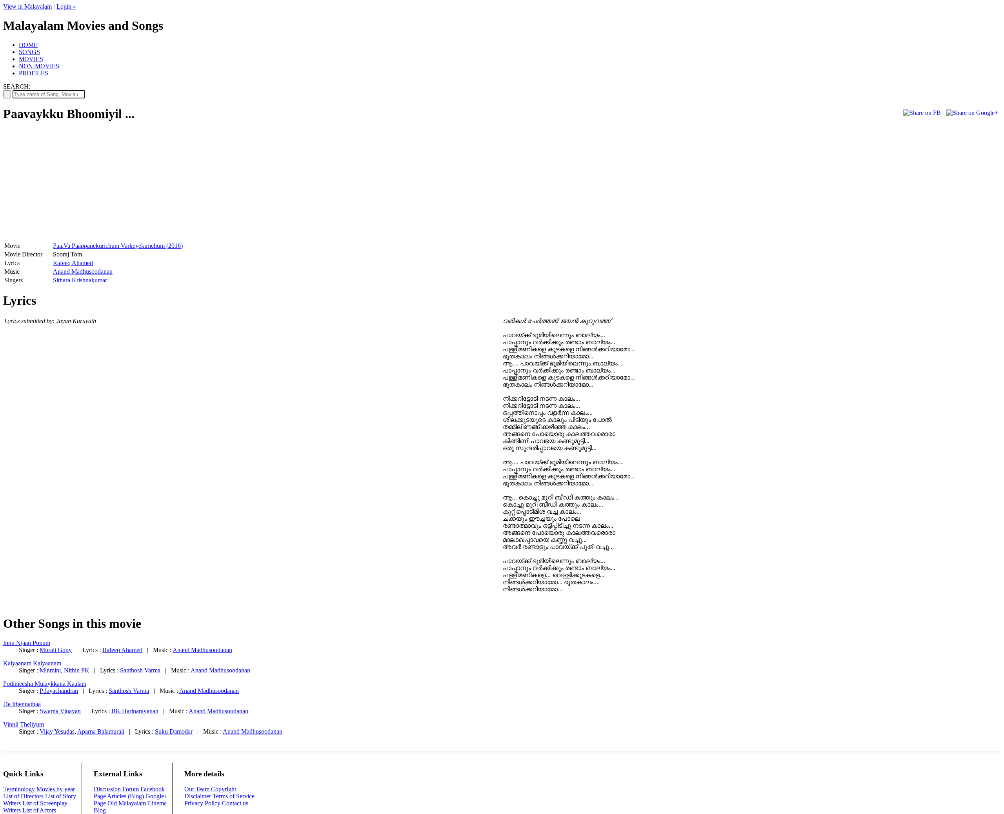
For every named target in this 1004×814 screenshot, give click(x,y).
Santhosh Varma (140, 670)
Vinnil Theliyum (23, 724)
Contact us (235, 803)
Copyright (223, 789)
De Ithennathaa (22, 704)
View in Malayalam (27, 6)
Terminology (19, 789)
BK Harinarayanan (134, 711)
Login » (66, 6)
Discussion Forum (116, 789)
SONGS (29, 52)
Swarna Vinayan (60, 711)
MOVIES (31, 59)
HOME (28, 45)
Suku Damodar (174, 731)
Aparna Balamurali (100, 731)
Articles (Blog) (125, 796)
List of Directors (23, 796)
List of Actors (39, 810)
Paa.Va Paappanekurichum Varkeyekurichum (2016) (118, 245)
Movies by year (55, 789)
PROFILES (33, 73)
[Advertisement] (69, 185)
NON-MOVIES (39, 66)
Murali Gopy (56, 650)
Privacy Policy (202, 803)
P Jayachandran (59, 690)
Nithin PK (76, 670)
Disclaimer (197, 796)
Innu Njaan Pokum (26, 643)
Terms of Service (234, 796)
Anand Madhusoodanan (83, 271)
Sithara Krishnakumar (80, 280)
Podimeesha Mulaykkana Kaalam (44, 683)
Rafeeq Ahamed (73, 263)
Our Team (196, 789)
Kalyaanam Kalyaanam (32, 663)
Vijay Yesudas (57, 731)
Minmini (50, 670)
